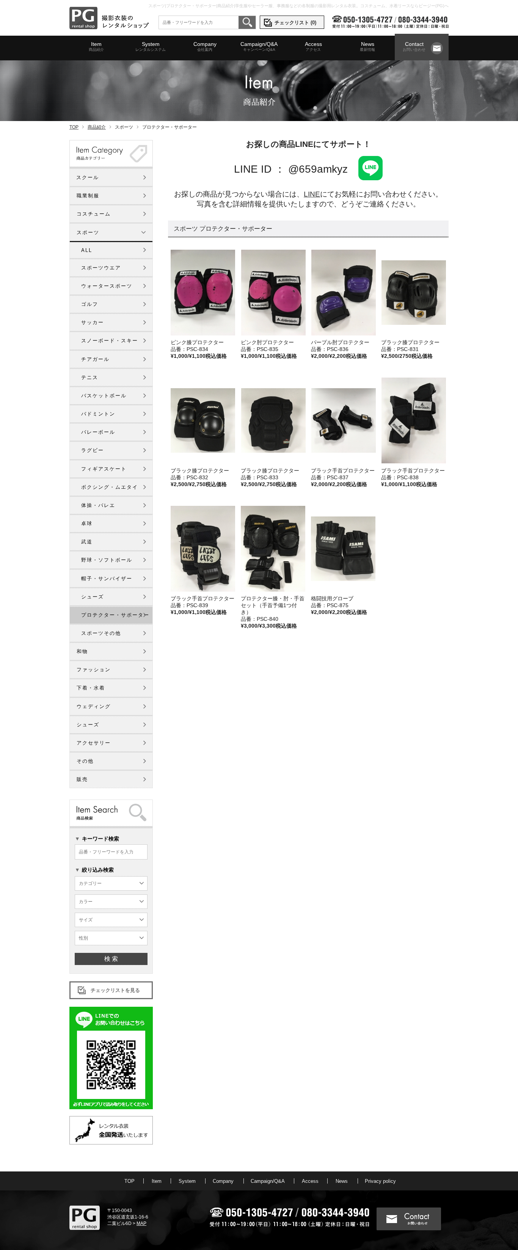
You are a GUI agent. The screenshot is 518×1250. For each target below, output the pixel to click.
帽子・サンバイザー (106, 578)
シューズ (92, 597)
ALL (86, 250)
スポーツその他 (101, 633)
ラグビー (92, 450)
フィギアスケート (104, 469)
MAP (141, 1223)
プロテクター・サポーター (115, 615)
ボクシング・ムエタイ (109, 487)
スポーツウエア (101, 268)
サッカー (92, 322)
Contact (414, 46)
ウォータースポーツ (106, 286)
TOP (73, 127)
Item (96, 46)
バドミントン (98, 414)
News (367, 46)
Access (313, 46)
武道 (87, 542)
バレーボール (98, 432)
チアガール (95, 359)
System (150, 46)
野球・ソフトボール (106, 560)
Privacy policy (380, 1181)
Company (205, 46)
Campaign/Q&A (259, 46)
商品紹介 (97, 127)
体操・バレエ (98, 505)
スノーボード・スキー (109, 340)
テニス (89, 377)
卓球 (87, 523)
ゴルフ (89, 304)
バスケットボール (104, 395)
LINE (312, 194)
